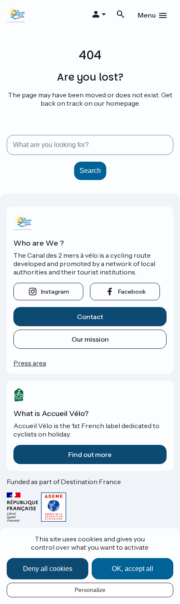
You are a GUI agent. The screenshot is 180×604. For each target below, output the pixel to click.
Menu (147, 15)
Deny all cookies (47, 568)
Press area (29, 363)
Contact (90, 316)
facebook (132, 291)
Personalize (90, 589)
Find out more (90, 454)
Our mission (90, 339)
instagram (55, 291)
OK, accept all (132, 568)
